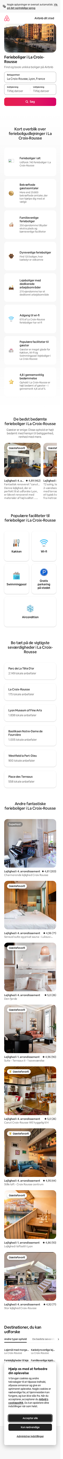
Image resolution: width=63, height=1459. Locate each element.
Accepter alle (30, 1418)
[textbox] (17, 91)
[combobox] (30, 79)
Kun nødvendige (30, 1427)
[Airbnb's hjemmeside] (6, 18)
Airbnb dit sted (44, 18)
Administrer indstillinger (30, 1436)
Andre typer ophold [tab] (15, 1339)
